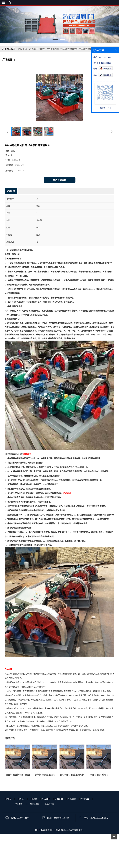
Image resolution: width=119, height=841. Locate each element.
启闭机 (43, 49)
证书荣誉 (58, 799)
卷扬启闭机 (53, 49)
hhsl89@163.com (61, 818)
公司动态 (32, 799)
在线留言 (84, 799)
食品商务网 (49, 804)
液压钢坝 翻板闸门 (99, 775)
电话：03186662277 (20, 818)
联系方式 (71, 799)
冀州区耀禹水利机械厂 (44, 830)
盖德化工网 (34, 804)
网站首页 (22, 49)
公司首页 (6, 799)
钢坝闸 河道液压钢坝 (45, 775)
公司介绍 (19, 799)
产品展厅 (33, 49)
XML (81, 830)
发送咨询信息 (59, 180)
